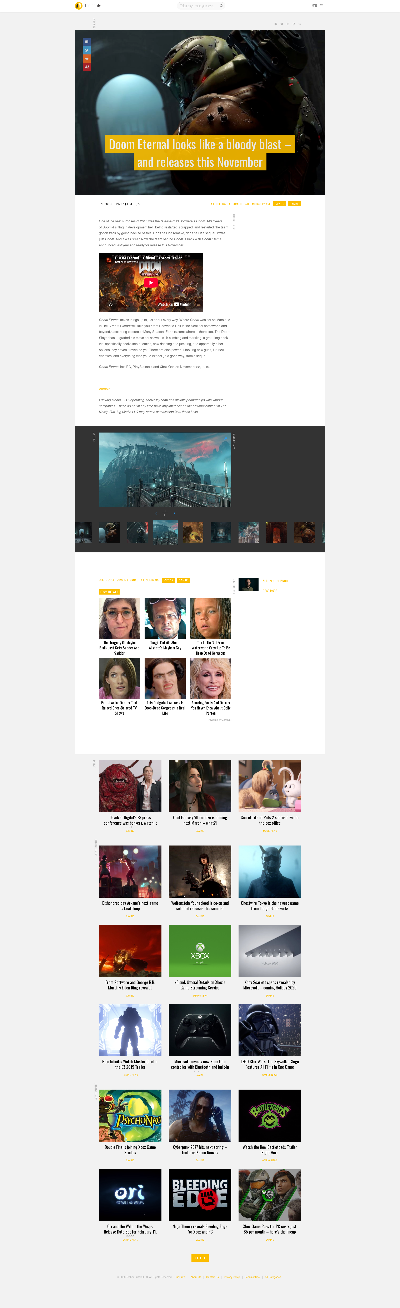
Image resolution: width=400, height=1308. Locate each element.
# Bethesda (218, 203)
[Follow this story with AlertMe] (87, 67)
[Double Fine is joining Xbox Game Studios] (130, 1116)
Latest (200, 1258)
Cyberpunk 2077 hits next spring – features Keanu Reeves (200, 1150)
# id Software (261, 203)
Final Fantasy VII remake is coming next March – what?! (200, 820)
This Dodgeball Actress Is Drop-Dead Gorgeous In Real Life (165, 707)
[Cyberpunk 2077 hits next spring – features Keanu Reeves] (200, 1116)
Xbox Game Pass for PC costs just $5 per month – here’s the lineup (269, 1229)
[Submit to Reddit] (87, 58)
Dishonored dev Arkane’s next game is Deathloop (130, 905)
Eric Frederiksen (275, 580)
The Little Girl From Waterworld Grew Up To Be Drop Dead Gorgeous (211, 647)
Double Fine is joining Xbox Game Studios (130, 1150)
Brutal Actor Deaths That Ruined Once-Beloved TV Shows (119, 707)
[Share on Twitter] (87, 50)
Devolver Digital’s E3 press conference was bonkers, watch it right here (130, 822)
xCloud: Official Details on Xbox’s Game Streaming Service (200, 985)
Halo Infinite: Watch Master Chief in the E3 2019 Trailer (130, 1064)
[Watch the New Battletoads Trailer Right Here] (270, 1116)
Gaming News (200, 995)
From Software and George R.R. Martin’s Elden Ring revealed (130, 985)
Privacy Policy (232, 1277)
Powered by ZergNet (219, 719)
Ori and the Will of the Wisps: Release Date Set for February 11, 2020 (130, 1231)
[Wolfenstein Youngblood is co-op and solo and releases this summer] (200, 872)
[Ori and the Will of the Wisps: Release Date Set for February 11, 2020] (130, 1195)
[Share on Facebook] (87, 42)
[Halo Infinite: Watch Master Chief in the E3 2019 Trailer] (130, 1030)
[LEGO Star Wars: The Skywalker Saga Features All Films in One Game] (270, 1030)
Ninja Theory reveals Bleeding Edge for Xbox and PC (200, 1229)
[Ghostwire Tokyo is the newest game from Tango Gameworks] (270, 872)
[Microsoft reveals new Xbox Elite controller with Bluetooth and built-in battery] (200, 1030)
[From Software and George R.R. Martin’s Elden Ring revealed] (130, 951)
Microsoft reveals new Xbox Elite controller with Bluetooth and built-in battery (200, 1066)
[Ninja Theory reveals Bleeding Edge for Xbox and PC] (200, 1195)
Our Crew (180, 1277)
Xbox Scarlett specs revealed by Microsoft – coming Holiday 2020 (269, 985)
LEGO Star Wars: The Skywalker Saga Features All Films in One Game (270, 1064)
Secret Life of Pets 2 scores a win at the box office (270, 820)
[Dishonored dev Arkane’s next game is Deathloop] (130, 872)
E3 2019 (279, 203)
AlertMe (104, 388)
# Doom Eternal (239, 203)
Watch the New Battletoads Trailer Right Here (270, 1150)
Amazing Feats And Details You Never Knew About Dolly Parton (211, 707)
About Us (196, 1277)
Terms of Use (252, 1277)
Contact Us (212, 1277)
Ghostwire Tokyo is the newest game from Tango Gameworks (270, 905)
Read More (270, 590)
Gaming (294, 203)
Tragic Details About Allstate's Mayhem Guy (165, 644)
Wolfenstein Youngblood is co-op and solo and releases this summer (200, 905)
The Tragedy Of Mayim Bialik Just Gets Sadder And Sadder (119, 647)
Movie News (270, 830)
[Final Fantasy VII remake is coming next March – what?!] (200, 786)
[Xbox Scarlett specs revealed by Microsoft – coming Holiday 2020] (270, 951)
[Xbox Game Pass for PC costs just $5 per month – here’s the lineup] (270, 1195)
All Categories (273, 1277)
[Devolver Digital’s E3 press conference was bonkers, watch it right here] (130, 786)
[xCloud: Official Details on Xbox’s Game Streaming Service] (200, 951)
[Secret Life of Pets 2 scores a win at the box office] (270, 786)
